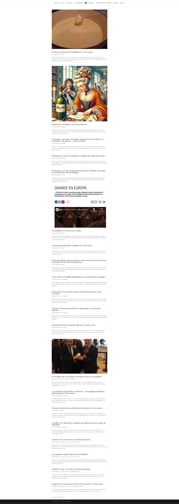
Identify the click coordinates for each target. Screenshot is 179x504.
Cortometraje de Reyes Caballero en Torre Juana (72, 245)
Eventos (91, 3)
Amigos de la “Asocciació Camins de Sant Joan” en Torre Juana (77, 484)
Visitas (73, 379)
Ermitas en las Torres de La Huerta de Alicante (71, 439)
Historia (69, 3)
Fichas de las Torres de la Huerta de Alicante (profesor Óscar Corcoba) (77, 293)
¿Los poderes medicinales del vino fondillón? (70, 454)
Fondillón (63, 126)
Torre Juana (63, 501)
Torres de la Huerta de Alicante (73, 442)
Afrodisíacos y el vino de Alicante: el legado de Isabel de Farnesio (78, 156)
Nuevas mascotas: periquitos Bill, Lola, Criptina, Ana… (74, 325)
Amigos (63, 264)
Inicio (56, 3)
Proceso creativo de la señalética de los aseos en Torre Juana (77, 408)
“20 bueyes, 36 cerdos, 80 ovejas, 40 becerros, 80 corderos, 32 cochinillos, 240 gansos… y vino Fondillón (77, 140)
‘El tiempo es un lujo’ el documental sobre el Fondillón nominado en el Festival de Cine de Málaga (78, 171)
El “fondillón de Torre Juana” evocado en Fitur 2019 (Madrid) (77, 376)
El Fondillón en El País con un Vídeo (66, 230)
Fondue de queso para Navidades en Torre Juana (72, 52)
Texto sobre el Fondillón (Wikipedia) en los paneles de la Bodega (78, 277)
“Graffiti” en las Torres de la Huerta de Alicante (71, 469)
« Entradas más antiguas (57, 497)
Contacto (115, 3)
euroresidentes (57, 54)
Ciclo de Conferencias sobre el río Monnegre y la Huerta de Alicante (76, 309)
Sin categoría (64, 279)
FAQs (121, 3)
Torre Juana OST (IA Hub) (103, 3)
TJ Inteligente (79, 3)
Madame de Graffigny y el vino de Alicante (69, 124)
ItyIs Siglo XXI (55, 501)
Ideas (62, 54)
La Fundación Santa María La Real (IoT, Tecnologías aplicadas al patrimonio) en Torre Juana (78, 392)
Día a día (62, 3)
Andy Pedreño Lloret (58, 379)
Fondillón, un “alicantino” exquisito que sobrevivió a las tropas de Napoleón (79, 424)
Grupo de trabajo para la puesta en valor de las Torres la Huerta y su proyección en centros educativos (79, 261)
